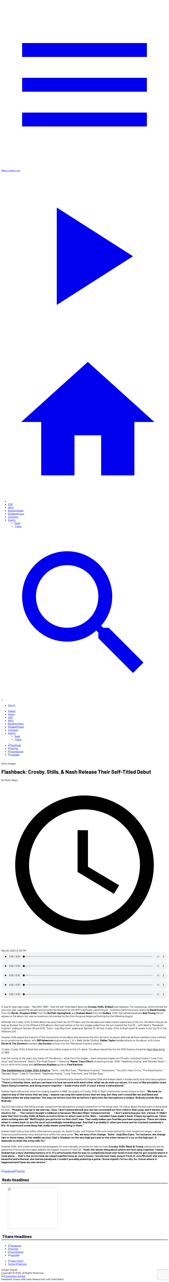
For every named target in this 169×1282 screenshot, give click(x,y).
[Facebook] (14, 745)
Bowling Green (16, 510)
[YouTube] (13, 754)
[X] (13, 748)
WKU (11, 507)
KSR (10, 504)
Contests (13, 516)
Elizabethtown (16, 513)
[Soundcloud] (15, 751)
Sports (12, 519)
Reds (17, 523)
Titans (18, 526)
